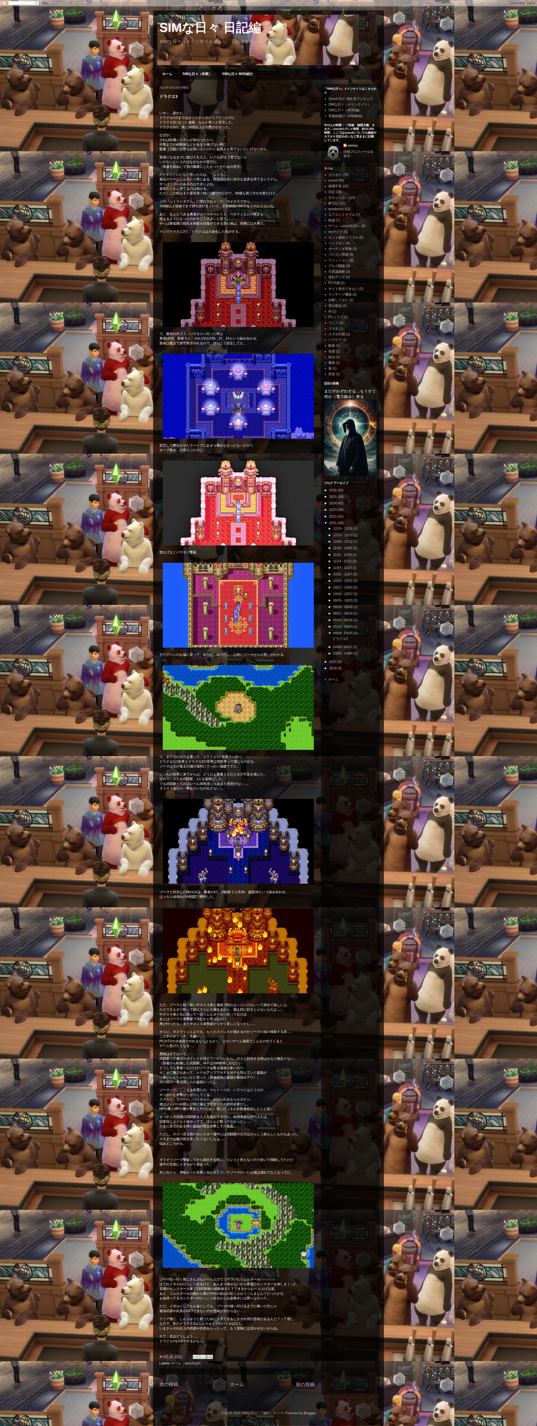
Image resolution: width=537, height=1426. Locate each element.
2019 (333, 668)
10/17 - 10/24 (343, 587)
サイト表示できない (343, 289)
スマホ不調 (336, 334)
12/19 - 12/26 (343, 528)
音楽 (331, 374)
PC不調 (334, 283)
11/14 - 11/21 (343, 561)
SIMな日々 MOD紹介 (237, 74)
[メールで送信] (195, 1357)
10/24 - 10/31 (343, 581)
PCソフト (335, 317)
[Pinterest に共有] (211, 1357)
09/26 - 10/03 (343, 600)
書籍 (331, 362)
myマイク (335, 232)
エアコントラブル (341, 214)
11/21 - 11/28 (343, 555)
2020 (333, 662)
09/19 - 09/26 (343, 607)
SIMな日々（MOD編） (345, 110)
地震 (331, 351)
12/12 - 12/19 (343, 535)
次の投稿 (168, 1384)
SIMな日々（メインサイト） (349, 104)
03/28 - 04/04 (343, 653)
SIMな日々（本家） (197, 74)
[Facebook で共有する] (207, 1357)
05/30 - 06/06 (343, 620)
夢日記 (333, 203)
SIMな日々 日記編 (210, 28)
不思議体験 (336, 271)
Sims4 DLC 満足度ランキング (350, 99)
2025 (333, 497)
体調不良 (335, 186)
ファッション (338, 260)
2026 (333, 490)
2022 (333, 516)
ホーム (167, 74)
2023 (333, 510)
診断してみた (338, 300)
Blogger (309, 1413)
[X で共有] (203, 1357)
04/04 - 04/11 (343, 647)
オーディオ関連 (340, 249)
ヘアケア (335, 340)
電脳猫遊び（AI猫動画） (346, 116)
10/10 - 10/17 (343, 594)
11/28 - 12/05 (343, 548)
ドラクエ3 (340, 639)
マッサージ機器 (340, 294)
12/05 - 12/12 (343, 541)
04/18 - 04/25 (343, 633)
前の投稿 (305, 1384)
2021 (333, 523)
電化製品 (335, 305)
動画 (331, 345)
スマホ (333, 328)
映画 (331, 220)
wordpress (336, 209)
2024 (333, 503)
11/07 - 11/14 (343, 568)
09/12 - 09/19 (343, 613)
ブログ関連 (336, 266)
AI (329, 311)
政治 (331, 357)
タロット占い (338, 197)
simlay (353, 145)
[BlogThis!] (199, 1357)
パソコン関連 (338, 254)
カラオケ (335, 175)
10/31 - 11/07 (343, 574)
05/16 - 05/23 (343, 626)
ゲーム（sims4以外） (187, 1363)
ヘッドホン (336, 243)
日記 (331, 192)
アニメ (333, 323)
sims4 (332, 180)
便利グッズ (336, 277)
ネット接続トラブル (343, 237)
